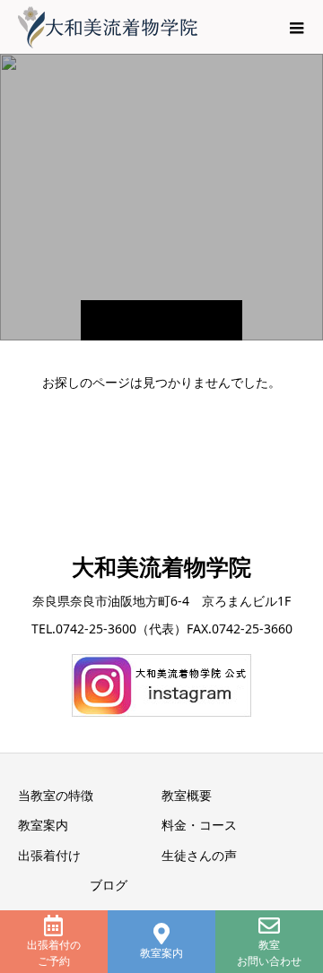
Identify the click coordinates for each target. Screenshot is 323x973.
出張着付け (49, 855)
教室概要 (187, 795)
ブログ (108, 884)
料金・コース (199, 824)
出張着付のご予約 (54, 953)
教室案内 (161, 952)
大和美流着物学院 (161, 566)
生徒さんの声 (199, 855)
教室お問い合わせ (269, 953)
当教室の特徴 (55, 795)
